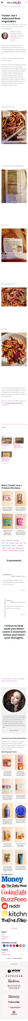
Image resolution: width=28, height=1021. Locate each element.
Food (3, 545)
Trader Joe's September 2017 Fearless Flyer (5, 459)
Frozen (3, 540)
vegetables (21, 550)
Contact (3, 952)
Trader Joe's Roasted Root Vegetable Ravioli (18, 446)
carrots (17, 543)
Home (2, 6)
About (2, 934)
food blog (8, 545)
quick (13, 548)
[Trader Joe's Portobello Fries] (6, 441)
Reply (23, 590)
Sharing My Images (6, 954)
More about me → (14, 730)
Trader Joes (4, 550)
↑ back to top (14, 928)
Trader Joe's (6, 6)
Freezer (3, 548)
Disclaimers (4, 938)
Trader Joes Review (13, 550)
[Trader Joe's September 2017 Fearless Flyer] (6, 455)
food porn (14, 545)
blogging (12, 543)
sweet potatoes (20, 548)
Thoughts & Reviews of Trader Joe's (13, 403)
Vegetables (16, 540)
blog (7, 543)
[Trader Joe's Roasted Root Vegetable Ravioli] (18, 441)
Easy (21, 543)
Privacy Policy (4, 936)
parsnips (9, 548)
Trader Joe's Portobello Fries (5, 445)
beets (3, 543)
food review (20, 545)
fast (24, 543)
